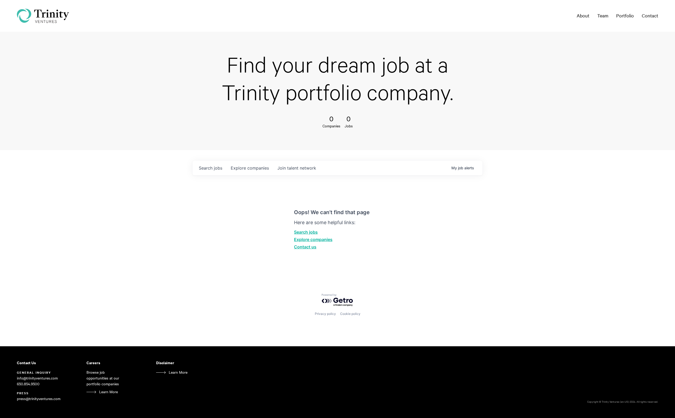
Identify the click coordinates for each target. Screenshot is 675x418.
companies (250, 168)
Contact (650, 15)
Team (602, 15)
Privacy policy (325, 314)
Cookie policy (350, 314)
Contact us (305, 246)
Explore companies (313, 239)
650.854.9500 (28, 383)
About (583, 15)
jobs (210, 168)
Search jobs (306, 232)
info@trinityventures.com (37, 378)
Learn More (108, 391)
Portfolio (625, 15)
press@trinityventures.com (38, 398)
